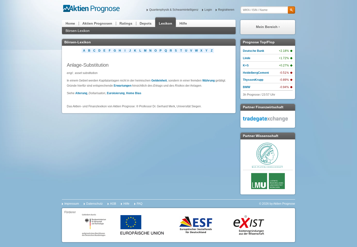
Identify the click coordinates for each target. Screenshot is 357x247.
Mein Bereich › (268, 27)
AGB (113, 203)
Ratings (125, 23)
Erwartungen (122, 85)
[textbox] (267, 10)
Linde (246, 58)
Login (208, 9)
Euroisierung (116, 93)
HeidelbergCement (256, 72)
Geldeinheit (159, 80)
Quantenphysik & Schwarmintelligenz (173, 9)
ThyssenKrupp (253, 80)
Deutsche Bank (253, 51)
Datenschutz (94, 203)
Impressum (71, 203)
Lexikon (165, 23)
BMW (246, 87)
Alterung (81, 93)
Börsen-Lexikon (78, 30)
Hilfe (183, 23)
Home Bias (133, 93)
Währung (208, 80)
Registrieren (226, 9)
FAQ (139, 203)
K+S (246, 65)
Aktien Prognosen (97, 23)
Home (70, 23)
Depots (146, 23)
